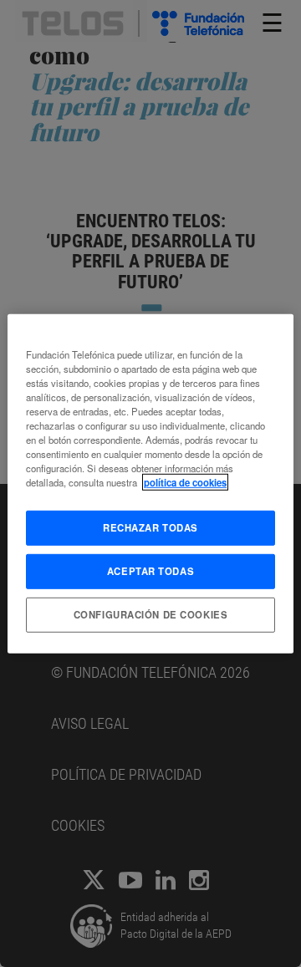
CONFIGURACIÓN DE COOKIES (151, 614)
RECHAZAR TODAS (150, 527)
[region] (150, 483)
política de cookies (185, 482)
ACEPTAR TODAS (150, 571)
